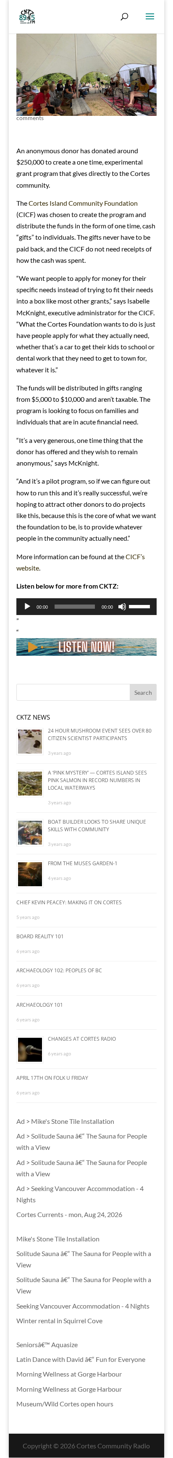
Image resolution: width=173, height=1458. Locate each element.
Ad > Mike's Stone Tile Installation (65, 1121)
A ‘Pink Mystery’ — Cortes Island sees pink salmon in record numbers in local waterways (97, 780)
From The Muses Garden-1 (83, 863)
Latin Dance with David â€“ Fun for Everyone (80, 1359)
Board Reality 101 (40, 936)
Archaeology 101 (39, 1004)
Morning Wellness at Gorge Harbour (69, 1374)
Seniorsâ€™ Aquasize (47, 1344)
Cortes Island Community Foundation (83, 203)
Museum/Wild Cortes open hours (64, 1404)
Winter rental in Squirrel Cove (59, 1321)
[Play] (27, 606)
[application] (86, 606)
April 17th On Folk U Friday (52, 1077)
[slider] (140, 605)
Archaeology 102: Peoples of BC (59, 970)
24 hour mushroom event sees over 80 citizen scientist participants (100, 734)
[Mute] (122, 606)
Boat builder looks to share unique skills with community (97, 825)
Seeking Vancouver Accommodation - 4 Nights (82, 1306)
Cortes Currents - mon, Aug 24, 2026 (69, 1214)
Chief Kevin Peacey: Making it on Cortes (69, 902)
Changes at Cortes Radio (82, 1038)
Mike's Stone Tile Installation (58, 1239)
